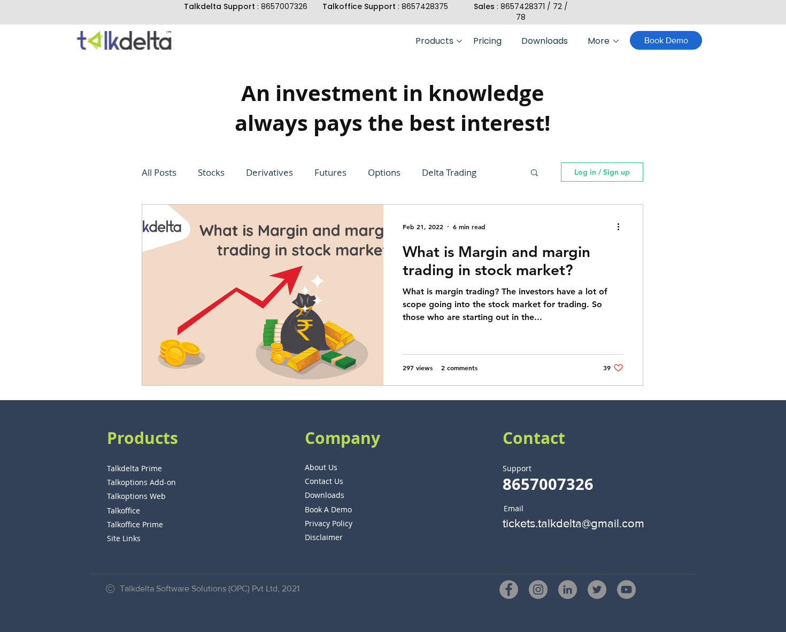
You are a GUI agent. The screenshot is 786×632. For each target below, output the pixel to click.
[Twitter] (597, 589)
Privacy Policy (328, 523)
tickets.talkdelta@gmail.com (573, 523)
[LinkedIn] (567, 589)
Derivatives (269, 172)
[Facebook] (508, 589)
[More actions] (621, 226)
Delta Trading (449, 172)
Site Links (124, 538)
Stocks (211, 172)
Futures (330, 172)
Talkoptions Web (136, 496)
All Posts (159, 172)
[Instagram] (538, 589)
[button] (436, 41)
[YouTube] (626, 589)
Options (384, 172)
